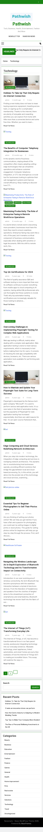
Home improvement (12, 781)
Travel (7, 809)
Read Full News (9, 126)
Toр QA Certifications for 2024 (18, 272)
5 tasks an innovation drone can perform (20, 708)
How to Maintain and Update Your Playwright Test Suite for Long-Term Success (21, 390)
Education (8, 749)
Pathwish (21, 24)
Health (7, 777)
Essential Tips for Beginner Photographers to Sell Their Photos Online (20, 506)
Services (17, 202)
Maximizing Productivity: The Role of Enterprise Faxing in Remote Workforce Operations (21, 214)
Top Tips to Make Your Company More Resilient (22, 720)
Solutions (27, 202)
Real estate (9, 791)
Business (8, 202)
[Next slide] (40, 1)
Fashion (7, 758)
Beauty (7, 740)
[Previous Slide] (37, 1)
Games (7, 768)
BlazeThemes (26, 823)
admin (7, 100)
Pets (6, 786)
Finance (7, 763)
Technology (10, 87)
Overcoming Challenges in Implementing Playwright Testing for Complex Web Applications (21, 330)
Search (6, 683)
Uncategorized (10, 814)
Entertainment (10, 754)
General (7, 772)
